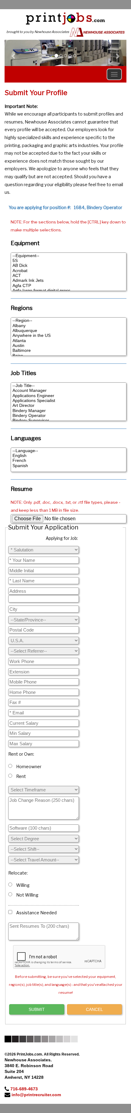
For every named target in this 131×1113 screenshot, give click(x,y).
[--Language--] (68, 450)
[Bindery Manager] (68, 410)
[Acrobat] (68, 270)
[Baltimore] (68, 350)
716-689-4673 (24, 1088)
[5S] (68, 260)
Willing (22, 885)
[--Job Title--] (68, 385)
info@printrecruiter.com (36, 1094)
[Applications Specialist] (68, 400)
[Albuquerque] (68, 330)
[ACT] (68, 275)
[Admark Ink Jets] (68, 280)
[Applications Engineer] (68, 395)
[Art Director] (68, 405)
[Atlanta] (68, 340)
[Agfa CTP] (68, 285)
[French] (68, 460)
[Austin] (68, 345)
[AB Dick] (68, 265)
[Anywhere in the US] (68, 335)
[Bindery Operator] (68, 415)
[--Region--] (68, 320)
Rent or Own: (21, 754)
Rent (20, 776)
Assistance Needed (35, 912)
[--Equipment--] (68, 255)
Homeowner (27, 766)
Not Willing (26, 894)
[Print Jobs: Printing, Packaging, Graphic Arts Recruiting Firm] (65, 18)
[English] (68, 455)
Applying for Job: (62, 538)
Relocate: (18, 872)
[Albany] (68, 325)
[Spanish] (68, 465)
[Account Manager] (68, 390)
